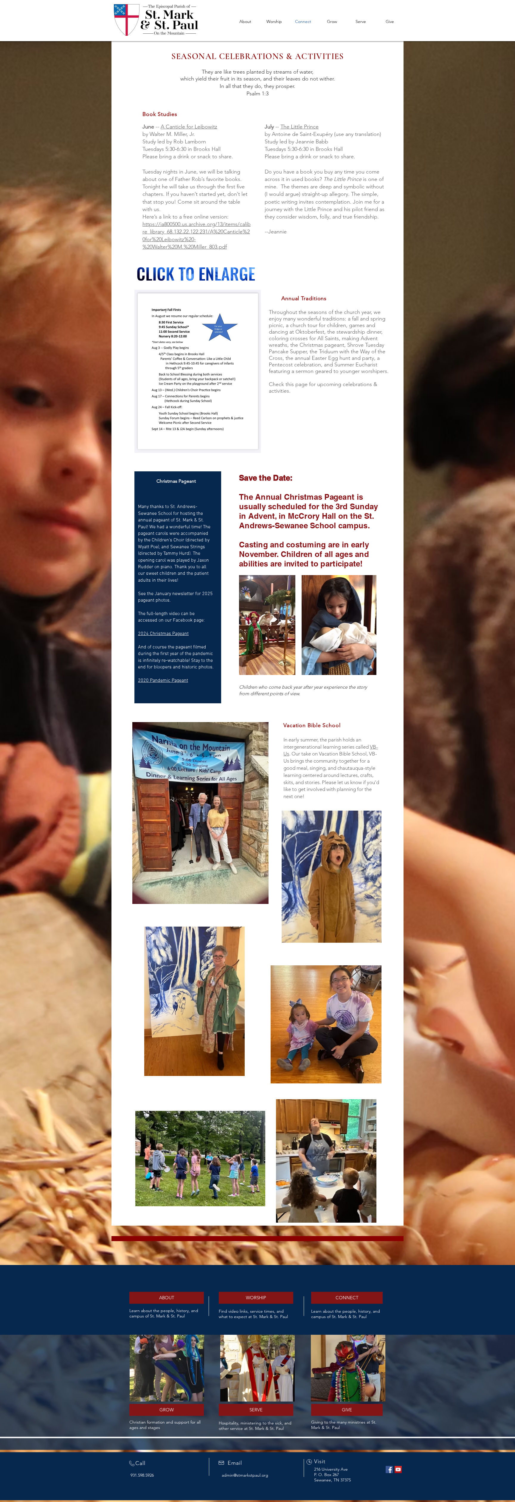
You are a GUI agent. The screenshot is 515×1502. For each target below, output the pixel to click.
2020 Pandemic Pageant (163, 681)
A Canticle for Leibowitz (189, 126)
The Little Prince (299, 126)
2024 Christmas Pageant (163, 634)
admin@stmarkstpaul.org (245, 1475)
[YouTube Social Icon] (398, 1469)
